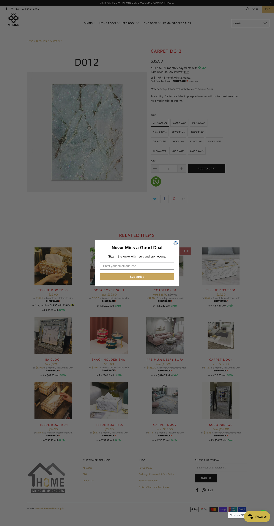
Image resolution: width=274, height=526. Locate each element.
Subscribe (137, 276)
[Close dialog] (175, 243)
